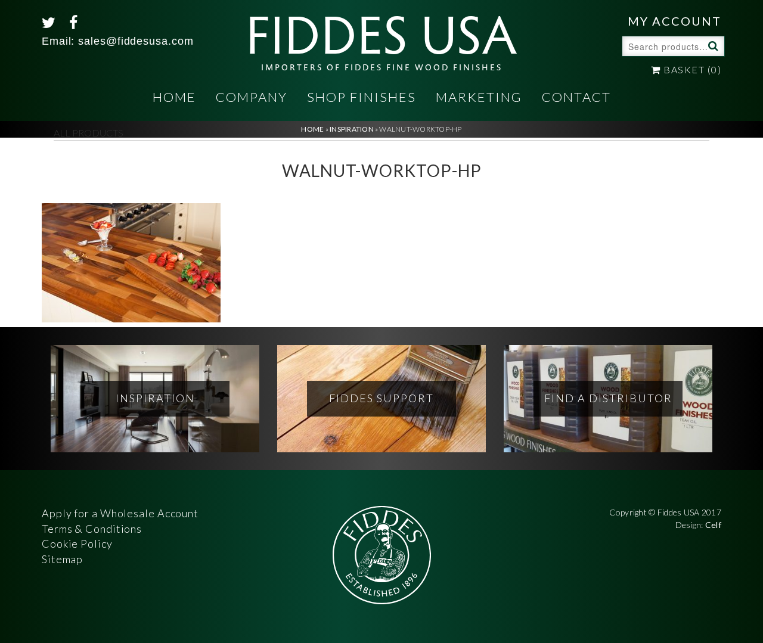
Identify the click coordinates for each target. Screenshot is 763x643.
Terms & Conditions (92, 528)
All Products (88, 132)
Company (251, 97)
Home (174, 97)
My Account (674, 21)
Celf (713, 525)
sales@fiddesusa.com (135, 41)
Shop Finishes (361, 97)
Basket (691, 69)
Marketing (479, 97)
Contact (576, 97)
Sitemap (62, 559)
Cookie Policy (77, 543)
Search (711, 45)
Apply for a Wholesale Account (120, 513)
